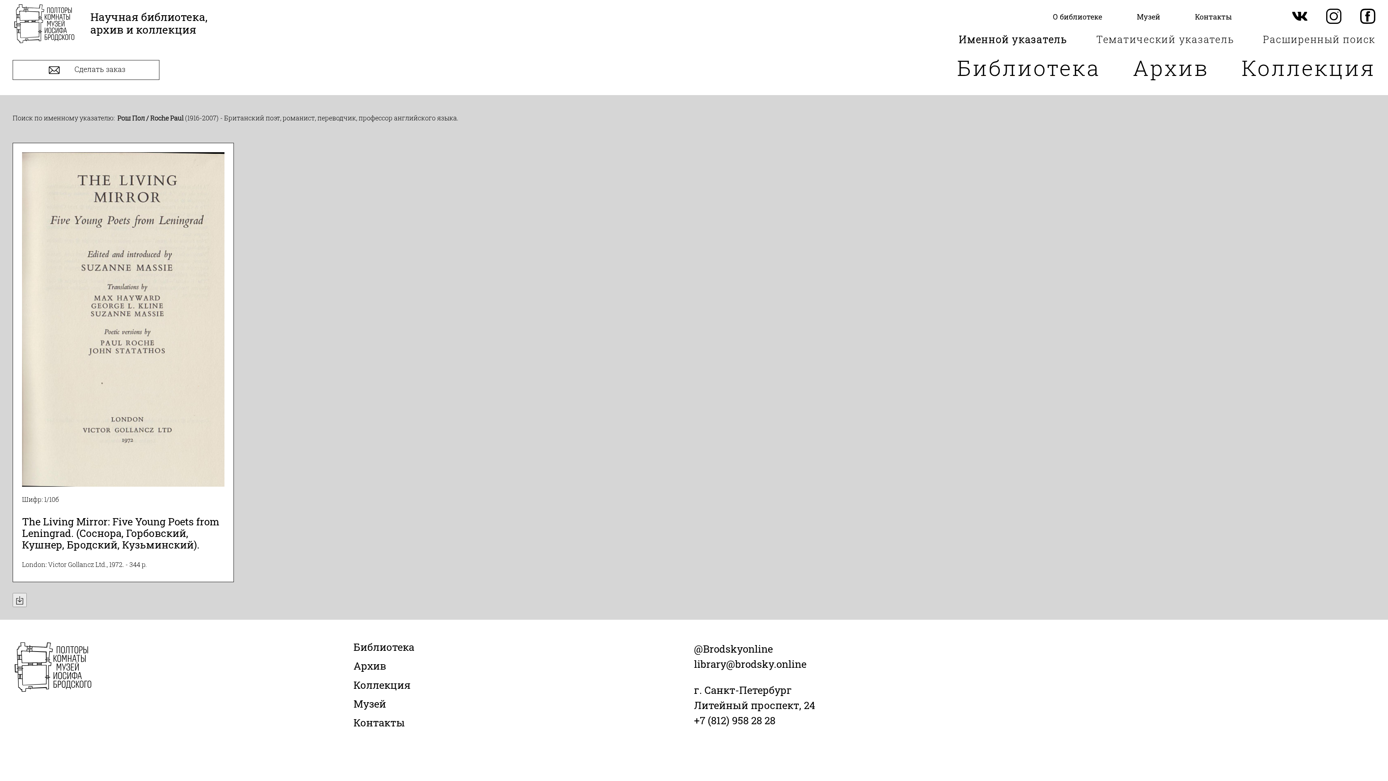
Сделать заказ (99, 69)
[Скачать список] (20, 600)
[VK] (1299, 17)
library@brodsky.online (750, 664)
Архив (1171, 67)
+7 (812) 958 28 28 (734, 720)
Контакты (379, 722)
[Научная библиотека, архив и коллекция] (44, 24)
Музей (370, 703)
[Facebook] (1367, 17)
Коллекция (1308, 67)
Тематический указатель (1165, 39)
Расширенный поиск (1319, 39)
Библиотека (1028, 67)
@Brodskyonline (733, 649)
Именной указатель (1013, 39)
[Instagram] (1333, 17)
